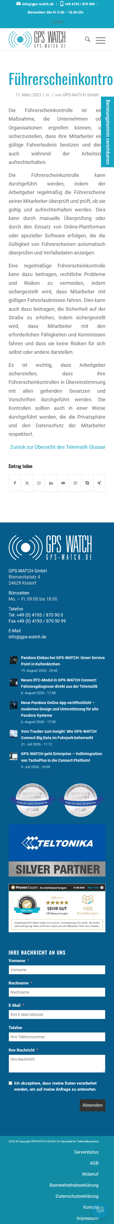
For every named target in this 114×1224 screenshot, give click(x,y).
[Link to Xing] (99, 483)
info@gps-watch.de (37, 4)
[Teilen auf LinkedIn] (51, 483)
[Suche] (84, 39)
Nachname (18, 983)
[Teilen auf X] (27, 483)
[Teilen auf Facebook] (15, 483)
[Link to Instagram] (75, 483)
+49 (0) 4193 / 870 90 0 (40, 615)
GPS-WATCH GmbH (81, 94)
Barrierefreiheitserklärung (74, 1185)
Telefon (15, 1027)
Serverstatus (86, 1152)
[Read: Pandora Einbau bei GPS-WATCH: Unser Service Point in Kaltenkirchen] (14, 660)
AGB (94, 1163)
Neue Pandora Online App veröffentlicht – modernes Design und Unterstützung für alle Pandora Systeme (60, 709)
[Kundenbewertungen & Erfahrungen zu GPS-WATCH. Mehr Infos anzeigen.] (57, 930)
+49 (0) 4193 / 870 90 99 (41, 621)
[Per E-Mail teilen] (63, 483)
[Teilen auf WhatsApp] (39, 483)
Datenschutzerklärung (77, 1196)
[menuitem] (35, 4)
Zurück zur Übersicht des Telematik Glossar (57, 447)
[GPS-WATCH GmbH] (47, 39)
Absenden (92, 1105)
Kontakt (91, 1207)
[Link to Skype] (87, 483)
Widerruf (90, 1174)
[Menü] (97, 39)
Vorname (17, 960)
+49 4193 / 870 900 (79, 4)
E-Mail (14, 1005)
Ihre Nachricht (22, 1050)
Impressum (88, 1218)
